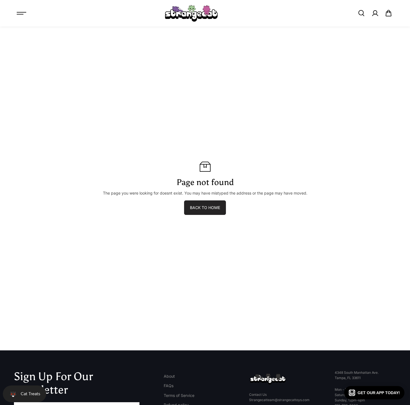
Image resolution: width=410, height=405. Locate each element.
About (169, 376)
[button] (388, 13)
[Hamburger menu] (21, 13)
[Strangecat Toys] (191, 13)
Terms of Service (179, 395)
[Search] (361, 13)
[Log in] (375, 13)
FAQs (168, 385)
